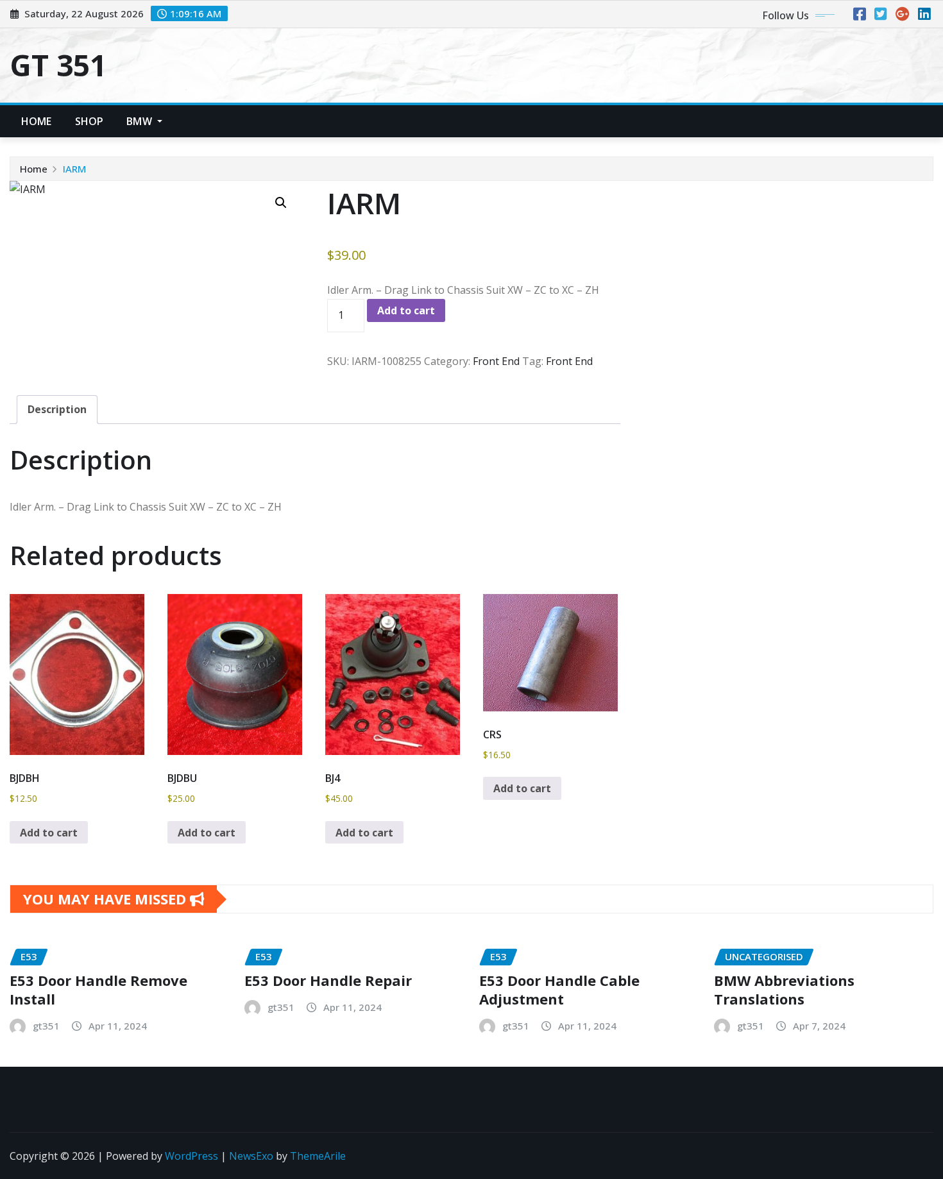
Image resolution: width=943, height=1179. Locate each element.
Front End (496, 361)
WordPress (191, 1156)
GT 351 (58, 65)
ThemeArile (318, 1156)
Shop (89, 121)
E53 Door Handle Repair (328, 980)
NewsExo (251, 1156)
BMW (140, 121)
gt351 (46, 1025)
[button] (281, 202)
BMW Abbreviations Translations (784, 989)
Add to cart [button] (49, 833)
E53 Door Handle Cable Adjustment (559, 989)
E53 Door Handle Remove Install (98, 989)
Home (36, 121)
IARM (74, 168)
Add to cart (406, 310)
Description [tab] (57, 409)
